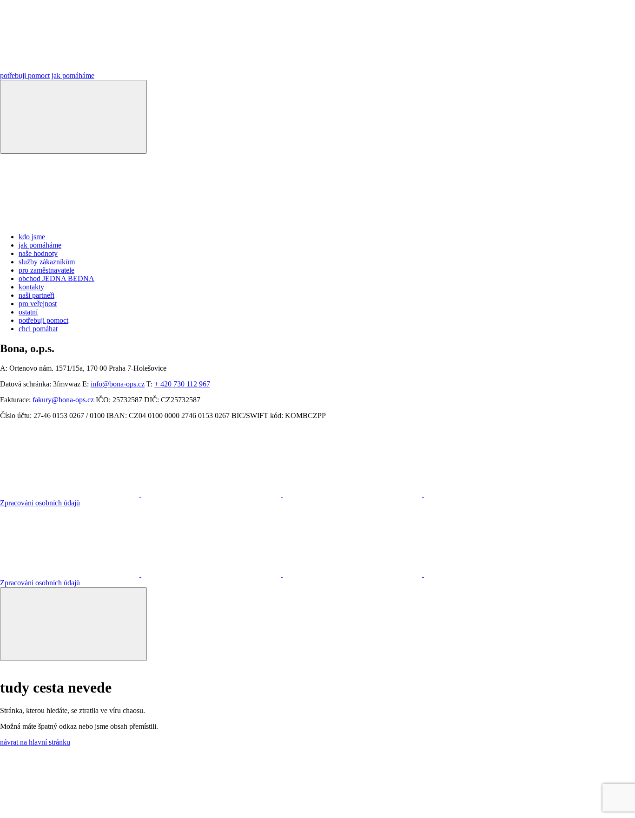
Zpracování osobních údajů (40, 503)
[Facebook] (353, 494)
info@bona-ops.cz (118, 384)
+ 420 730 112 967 (182, 384)
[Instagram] (70, 494)
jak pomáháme (73, 75)
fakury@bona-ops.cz (63, 400)
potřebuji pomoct (25, 75)
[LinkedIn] (212, 494)
